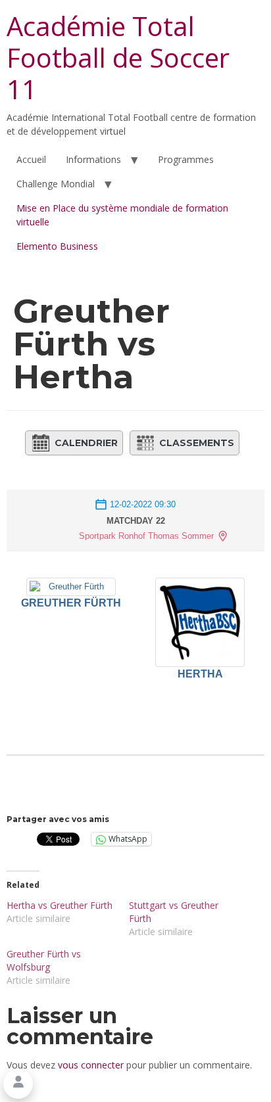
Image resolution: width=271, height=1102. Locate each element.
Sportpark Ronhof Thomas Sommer (146, 536)
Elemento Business (57, 246)
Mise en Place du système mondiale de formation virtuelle (122, 215)
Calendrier (86, 443)
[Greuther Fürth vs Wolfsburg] (68, 967)
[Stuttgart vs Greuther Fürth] (190, 918)
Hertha (200, 673)
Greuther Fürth (71, 602)
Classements (196, 443)
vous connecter (91, 1065)
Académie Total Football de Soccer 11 (118, 57)
